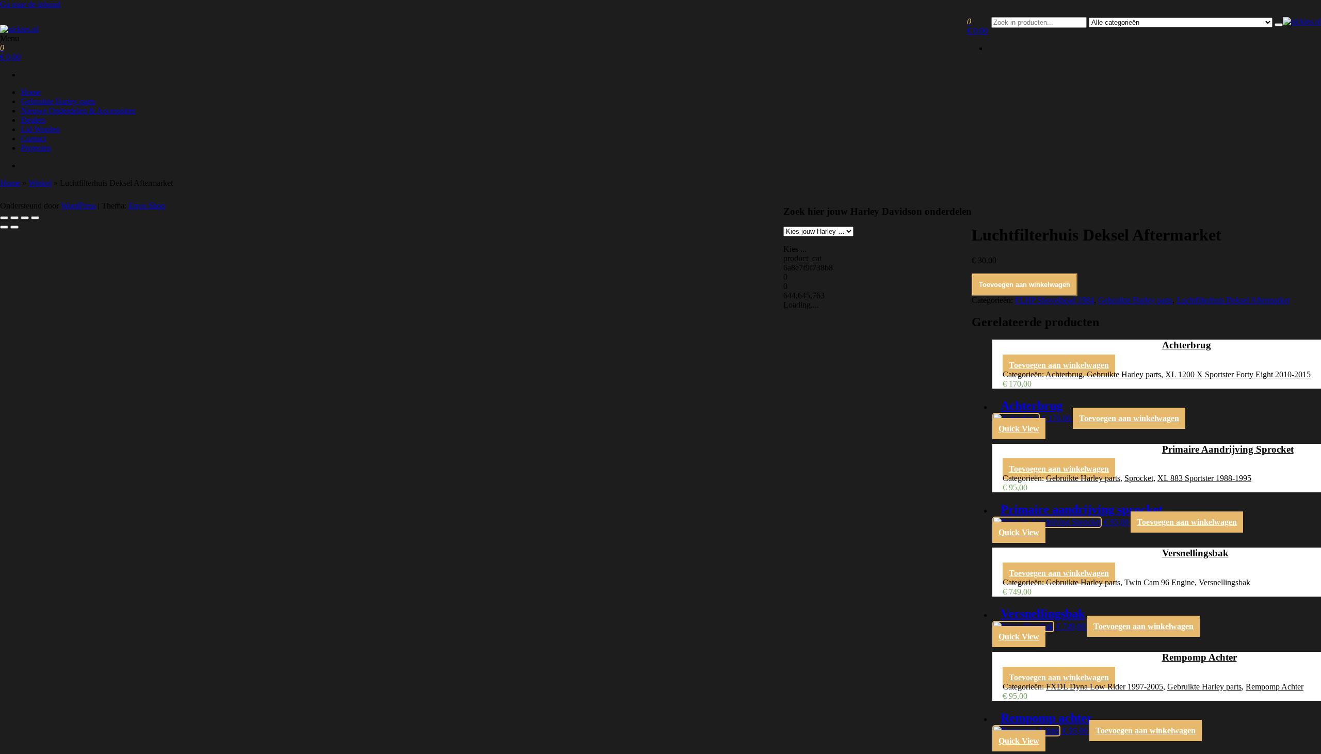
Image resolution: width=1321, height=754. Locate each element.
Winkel (40, 183)
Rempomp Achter (1274, 686)
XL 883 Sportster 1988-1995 (1204, 478)
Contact (33, 138)
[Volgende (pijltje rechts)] (14, 227)
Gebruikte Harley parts (58, 101)
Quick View (1018, 428)
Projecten (36, 147)
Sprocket (1138, 478)
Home (31, 92)
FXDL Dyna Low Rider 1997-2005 (1104, 686)
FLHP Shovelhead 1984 (1054, 300)
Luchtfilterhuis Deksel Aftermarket (1233, 300)
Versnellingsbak (1224, 582)
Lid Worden (40, 129)
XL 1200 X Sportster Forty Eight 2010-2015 (1238, 374)
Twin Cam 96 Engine (1159, 582)
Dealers (33, 120)
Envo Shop (146, 205)
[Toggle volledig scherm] (14, 217)
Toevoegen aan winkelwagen (1024, 284)
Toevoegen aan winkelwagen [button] (1059, 365)
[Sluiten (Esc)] (35, 217)
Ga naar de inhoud (30, 4)
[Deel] (25, 217)
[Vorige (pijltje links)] (4, 227)
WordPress (78, 205)
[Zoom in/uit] (4, 217)
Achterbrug (1064, 374)
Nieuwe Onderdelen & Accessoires (78, 110)
